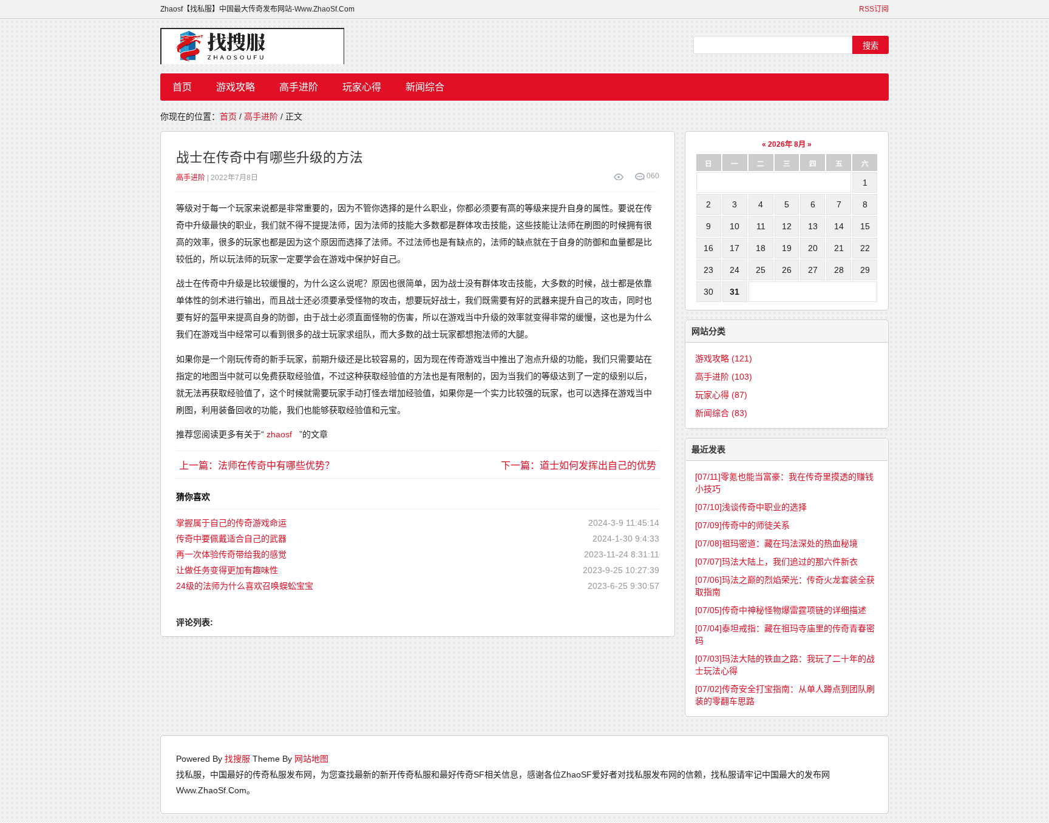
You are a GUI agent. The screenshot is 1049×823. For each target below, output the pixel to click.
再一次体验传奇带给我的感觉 (231, 554)
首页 (182, 87)
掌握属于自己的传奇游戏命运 (231, 523)
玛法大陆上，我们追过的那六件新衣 (776, 561)
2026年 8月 (787, 144)
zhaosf (279, 434)
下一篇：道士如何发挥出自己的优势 (578, 465)
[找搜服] (257, 46)
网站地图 (311, 759)
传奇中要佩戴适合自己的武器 (231, 538)
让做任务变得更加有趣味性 (227, 570)
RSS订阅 (874, 9)
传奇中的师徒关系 (742, 525)
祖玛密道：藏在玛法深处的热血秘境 (776, 543)
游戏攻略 (235, 87)
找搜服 (237, 759)
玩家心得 (361, 87)
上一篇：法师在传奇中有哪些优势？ (256, 465)
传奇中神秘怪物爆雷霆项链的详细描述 (780, 610)
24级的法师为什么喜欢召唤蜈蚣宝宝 (244, 586)
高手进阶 (298, 87)
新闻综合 (425, 87)
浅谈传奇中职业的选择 (751, 507)
